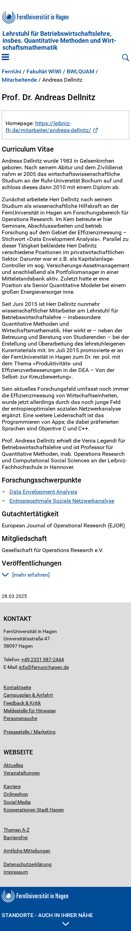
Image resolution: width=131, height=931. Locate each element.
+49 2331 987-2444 (42, 659)
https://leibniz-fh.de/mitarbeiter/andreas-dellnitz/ (48, 126)
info (23, 667)
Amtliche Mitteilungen (26, 850)
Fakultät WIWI (44, 71)
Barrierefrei (15, 837)
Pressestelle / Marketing (29, 732)
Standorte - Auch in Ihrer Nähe (47, 915)
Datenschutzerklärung (27, 864)
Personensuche (20, 718)
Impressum (15, 872)
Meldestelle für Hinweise (29, 710)
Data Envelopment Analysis (43, 491)
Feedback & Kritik (22, 703)
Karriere (12, 786)
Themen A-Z (16, 830)
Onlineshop (15, 794)
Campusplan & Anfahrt (28, 695)
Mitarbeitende (19, 80)
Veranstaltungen (21, 773)
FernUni (11, 71)
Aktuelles (13, 765)
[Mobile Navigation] (5, 58)
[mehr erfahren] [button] (31, 575)
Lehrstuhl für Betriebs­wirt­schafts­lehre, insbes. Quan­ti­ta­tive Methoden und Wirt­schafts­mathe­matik (59, 40)
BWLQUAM (80, 71)
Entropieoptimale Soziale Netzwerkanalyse (61, 500)
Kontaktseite (17, 687)
